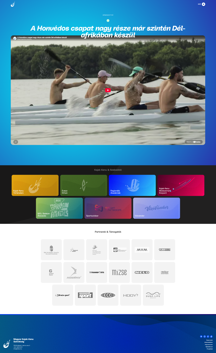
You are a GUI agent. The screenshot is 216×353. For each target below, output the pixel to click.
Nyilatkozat (209, 346)
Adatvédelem (208, 342)
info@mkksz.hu (18, 349)
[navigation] (200, 4)
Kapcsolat (209, 340)
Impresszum (209, 344)
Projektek (210, 349)
